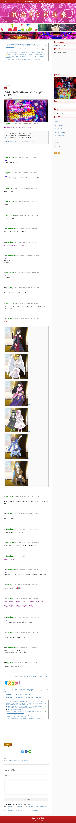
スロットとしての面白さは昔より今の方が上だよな (17, 714)
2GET (56, 122)
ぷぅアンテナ (58, 139)
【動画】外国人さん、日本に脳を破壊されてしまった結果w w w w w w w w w (23, 59)
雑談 (6, 758)
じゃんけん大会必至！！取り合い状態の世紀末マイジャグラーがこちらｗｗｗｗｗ (23, 701)
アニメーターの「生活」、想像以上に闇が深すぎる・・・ (18, 716)
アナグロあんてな (59, 135)
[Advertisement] (26, 73)
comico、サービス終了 (11, 50)
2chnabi (57, 142)
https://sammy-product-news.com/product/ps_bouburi (19, 141)
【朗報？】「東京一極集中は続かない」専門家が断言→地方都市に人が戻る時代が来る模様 (25, 54)
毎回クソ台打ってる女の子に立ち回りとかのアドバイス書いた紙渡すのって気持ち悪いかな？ (25, 711)
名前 (5, 773)
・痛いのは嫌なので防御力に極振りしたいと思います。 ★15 (33, 676)
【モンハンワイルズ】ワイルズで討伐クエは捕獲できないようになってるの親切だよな (24, 48)
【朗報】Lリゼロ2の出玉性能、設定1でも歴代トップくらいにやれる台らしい (27, 810)
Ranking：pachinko (29, 1)
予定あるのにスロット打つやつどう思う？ (15, 713)
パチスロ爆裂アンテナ (60, 125)
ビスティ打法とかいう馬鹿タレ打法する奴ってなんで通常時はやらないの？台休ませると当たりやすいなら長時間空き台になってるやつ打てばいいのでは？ (26, 704)
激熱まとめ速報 (38, 818)
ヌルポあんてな (59, 129)
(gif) (29, 351)
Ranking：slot (42, 1)
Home (6, 1)
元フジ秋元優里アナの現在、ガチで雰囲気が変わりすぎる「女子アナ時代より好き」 (24, 52)
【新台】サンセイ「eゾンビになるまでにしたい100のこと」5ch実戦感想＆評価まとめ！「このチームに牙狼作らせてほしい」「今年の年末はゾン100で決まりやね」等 (26, 707)
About (17, 1)
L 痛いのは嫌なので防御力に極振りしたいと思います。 (17, 760)
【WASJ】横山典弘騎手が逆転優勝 (14, 709)
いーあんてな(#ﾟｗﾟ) (60, 132)
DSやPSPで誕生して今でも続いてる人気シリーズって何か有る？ (20, 44)
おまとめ (57, 146)
